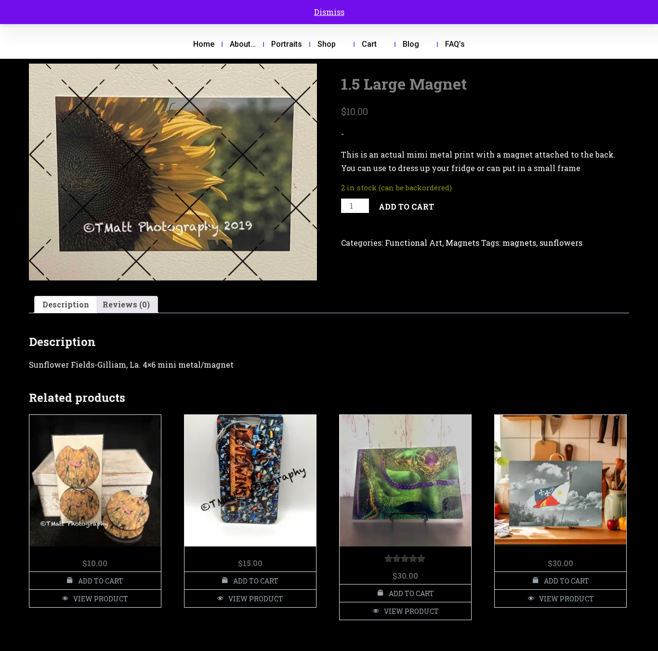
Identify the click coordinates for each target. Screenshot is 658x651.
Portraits (286, 44)
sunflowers (561, 243)
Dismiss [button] (329, 12)
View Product (100, 598)
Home (203, 44)
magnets (519, 243)
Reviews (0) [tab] (126, 304)
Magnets (462, 243)
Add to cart (406, 206)
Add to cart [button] (100, 580)
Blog (411, 44)
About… (243, 44)
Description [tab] (65, 304)
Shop (326, 44)
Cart (369, 44)
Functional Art (413, 243)
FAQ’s (455, 44)
